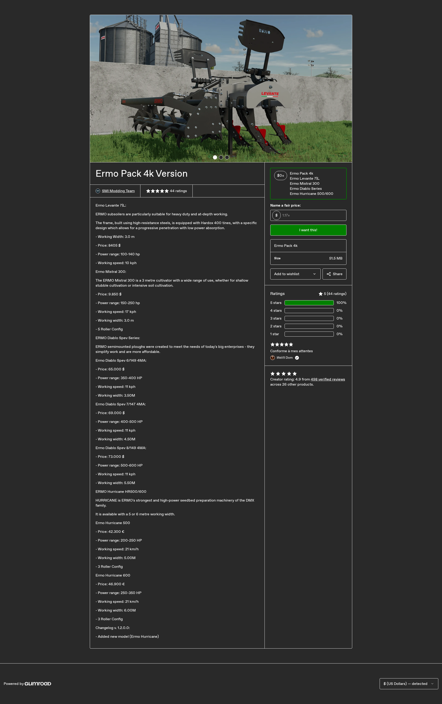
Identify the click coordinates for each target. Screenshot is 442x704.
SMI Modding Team (118, 191)
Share (338, 274)
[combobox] (295, 274)
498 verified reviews (328, 379)
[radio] (308, 183)
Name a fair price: (285, 205)
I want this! (308, 230)
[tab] (215, 157)
